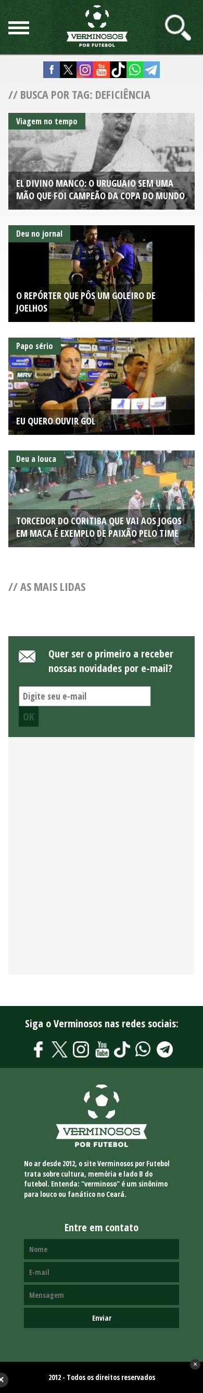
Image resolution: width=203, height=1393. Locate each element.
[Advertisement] (101, 861)
